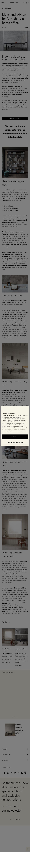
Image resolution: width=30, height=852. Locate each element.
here (21, 429)
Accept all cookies (15, 437)
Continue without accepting (15, 442)
